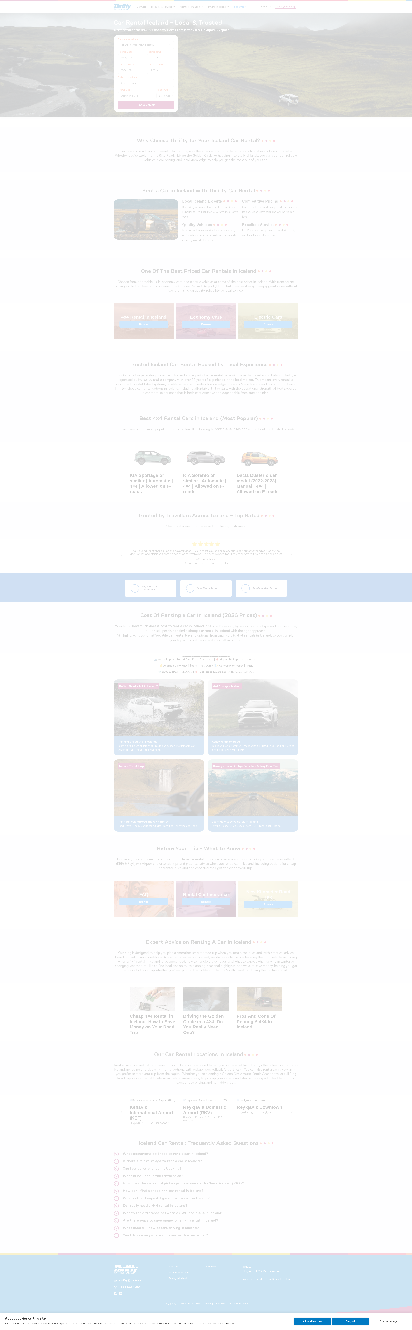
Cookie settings (388, 1321)
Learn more (231, 1323)
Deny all (350, 1321)
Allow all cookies (312, 1321)
